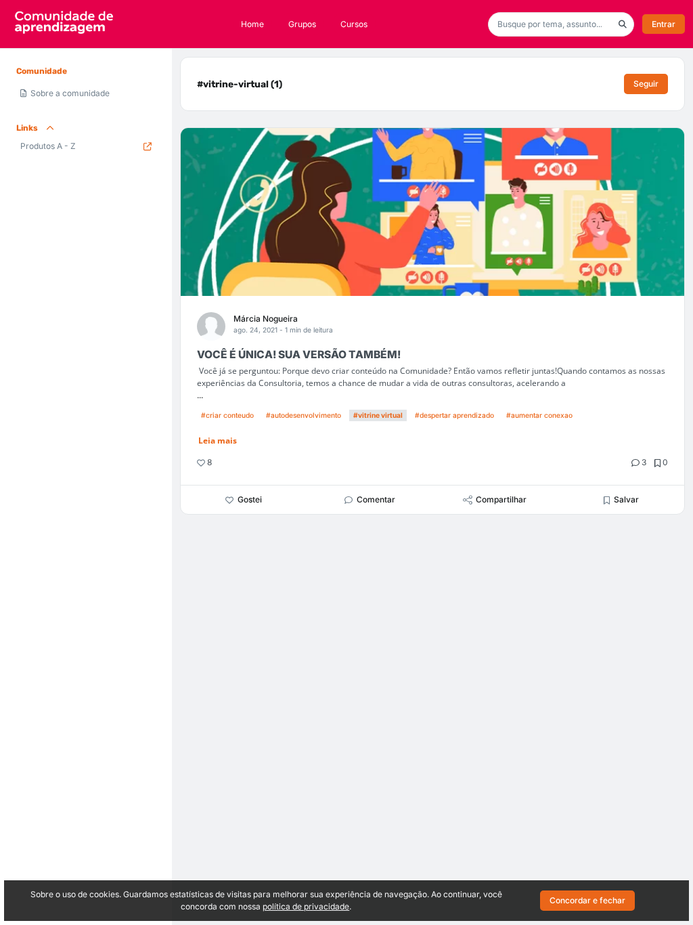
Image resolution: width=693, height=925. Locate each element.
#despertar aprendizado (454, 415)
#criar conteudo (227, 415)
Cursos (353, 24)
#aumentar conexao (539, 415)
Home (252, 24)
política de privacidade (306, 906)
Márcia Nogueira (265, 319)
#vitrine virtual (378, 415)
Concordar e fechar (587, 900)
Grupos (302, 24)
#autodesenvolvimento (303, 415)
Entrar (663, 24)
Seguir (645, 84)
